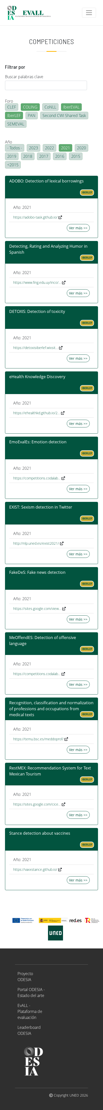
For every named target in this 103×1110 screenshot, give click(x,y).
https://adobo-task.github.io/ (35, 217)
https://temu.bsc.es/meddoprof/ (38, 739)
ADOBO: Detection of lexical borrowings (46, 181)
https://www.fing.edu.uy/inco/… (37, 282)
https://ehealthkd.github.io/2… (36, 412)
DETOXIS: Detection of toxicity (37, 311)
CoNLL (50, 107)
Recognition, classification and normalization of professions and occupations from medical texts (51, 708)
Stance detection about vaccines (39, 833)
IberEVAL (71, 107)
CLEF (11, 107)
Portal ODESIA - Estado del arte (31, 992)
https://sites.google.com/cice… (37, 804)
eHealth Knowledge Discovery (37, 376)
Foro (9, 101)
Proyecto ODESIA (25, 976)
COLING (30, 107)
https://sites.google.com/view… (37, 608)
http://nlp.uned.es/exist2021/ (36, 543)
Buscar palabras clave (24, 76)
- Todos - (14, 148)
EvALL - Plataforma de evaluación (30, 1011)
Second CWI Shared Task (64, 115)
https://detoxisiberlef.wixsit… (35, 347)
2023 (33, 148)
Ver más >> (78, 228)
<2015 (12, 165)
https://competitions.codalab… (36, 478)
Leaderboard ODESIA (29, 1030)
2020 (81, 148)
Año (8, 142)
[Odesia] (31, 12)
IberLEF (14, 115)
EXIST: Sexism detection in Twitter (40, 507)
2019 (11, 156)
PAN (32, 115)
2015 (75, 156)
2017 (43, 156)
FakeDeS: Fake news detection (37, 572)
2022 (49, 148)
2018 (27, 156)
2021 (65, 148)
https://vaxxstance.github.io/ (35, 869)
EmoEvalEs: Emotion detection (37, 442)
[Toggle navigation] (89, 13)
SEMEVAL (15, 124)
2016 (59, 156)
